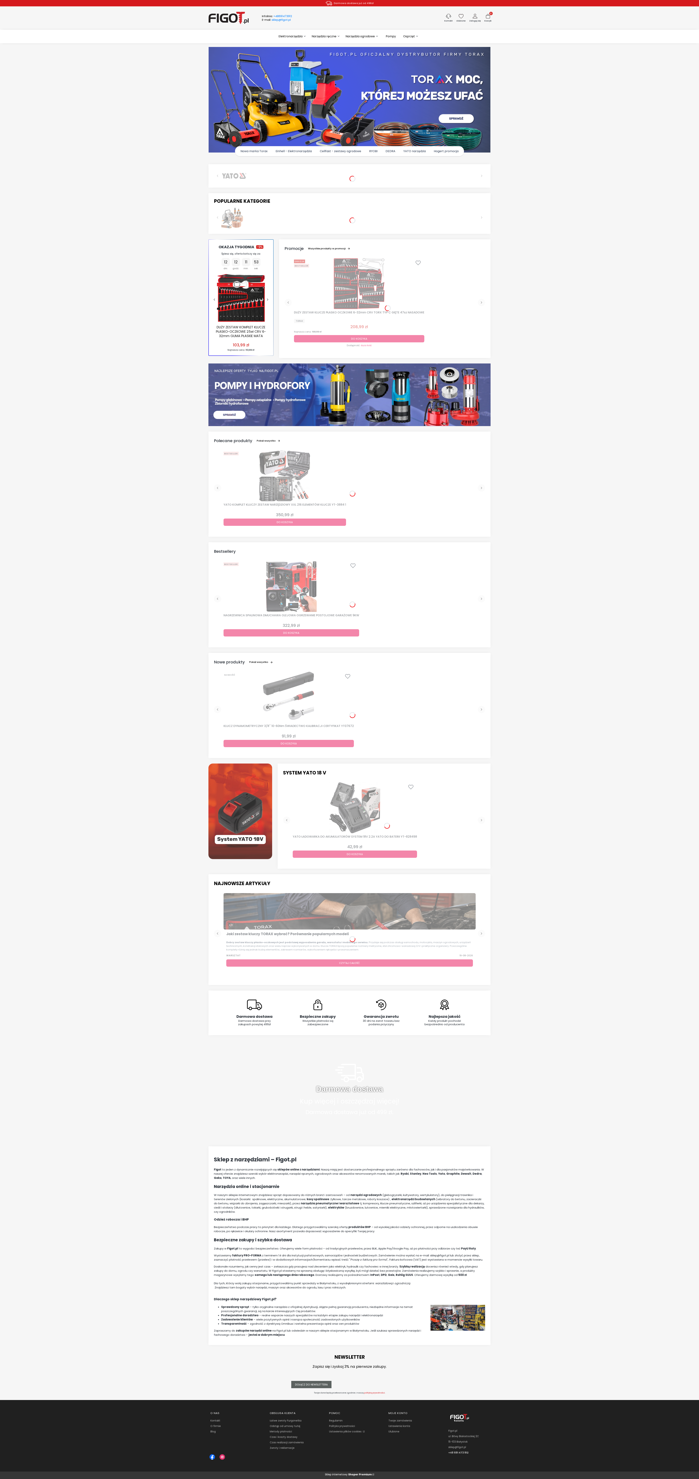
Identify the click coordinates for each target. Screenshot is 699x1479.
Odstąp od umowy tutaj (285, 1426)
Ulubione (393, 1431)
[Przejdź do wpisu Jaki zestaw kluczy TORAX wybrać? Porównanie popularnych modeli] (350, 911)
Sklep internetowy (348, 1474)
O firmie (215, 1426)
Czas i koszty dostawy (283, 1437)
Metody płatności (281, 1431)
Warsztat (233, 955)
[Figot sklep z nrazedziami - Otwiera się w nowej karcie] (212, 1457)
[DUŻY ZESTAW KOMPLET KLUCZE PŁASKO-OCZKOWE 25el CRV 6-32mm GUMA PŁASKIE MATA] (241, 298)
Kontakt (215, 1420)
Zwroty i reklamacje (282, 1448)
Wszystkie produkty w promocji (326, 248)
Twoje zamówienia (400, 1420)
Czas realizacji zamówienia (287, 1442)
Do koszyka (359, 339)
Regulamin (336, 1420)
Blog (213, 1431)
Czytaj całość (349, 963)
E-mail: (276, 20)
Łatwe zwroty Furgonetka (285, 1420)
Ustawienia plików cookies (345, 1431)
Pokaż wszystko (266, 440)
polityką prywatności (374, 1392)
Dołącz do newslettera (311, 1384)
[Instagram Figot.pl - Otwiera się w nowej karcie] (222, 1457)
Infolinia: (277, 16)
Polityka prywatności (342, 1426)
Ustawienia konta (399, 1426)
